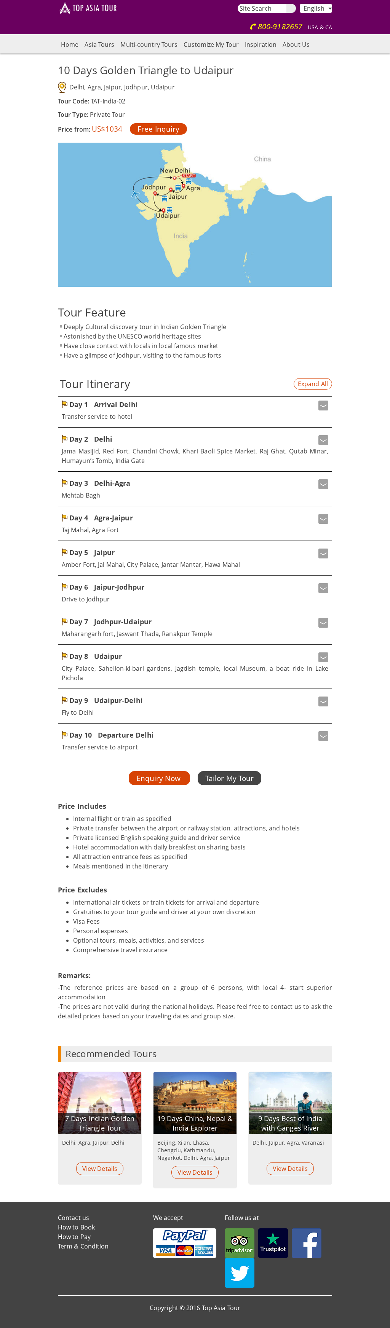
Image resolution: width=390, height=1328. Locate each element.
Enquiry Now (159, 778)
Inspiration (261, 44)
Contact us (73, 1217)
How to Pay (74, 1237)
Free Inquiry (158, 129)
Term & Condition (83, 1246)
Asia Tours (99, 44)
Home (69, 44)
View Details (99, 1168)
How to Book (76, 1227)
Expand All (313, 384)
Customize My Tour (211, 44)
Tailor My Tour (229, 778)
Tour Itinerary (95, 383)
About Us (296, 44)
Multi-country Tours (148, 44)
